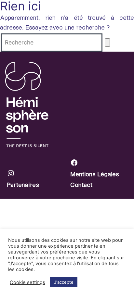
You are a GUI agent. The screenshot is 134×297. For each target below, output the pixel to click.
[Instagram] (39, 174)
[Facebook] (102, 164)
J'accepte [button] (64, 282)
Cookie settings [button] (27, 282)
